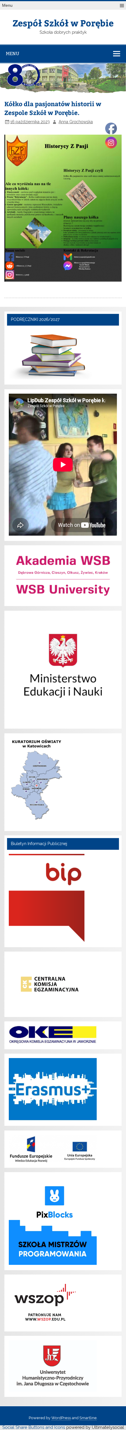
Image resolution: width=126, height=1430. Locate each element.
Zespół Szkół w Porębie (63, 23)
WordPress (61, 1418)
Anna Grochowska (76, 121)
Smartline (88, 1418)
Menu (7, 5)
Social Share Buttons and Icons (33, 1427)
